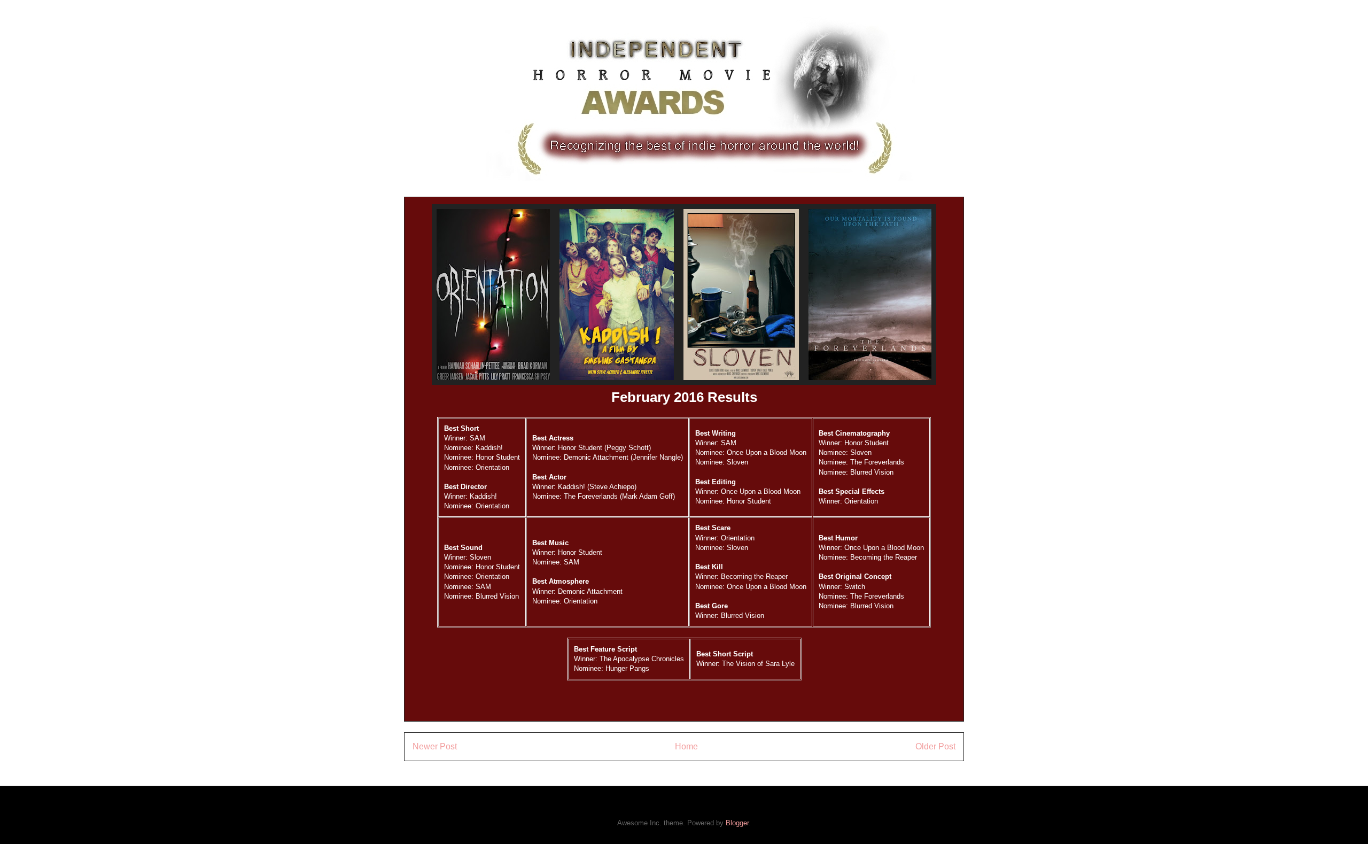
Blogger (737, 823)
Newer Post (435, 746)
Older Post (935, 746)
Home (686, 746)
